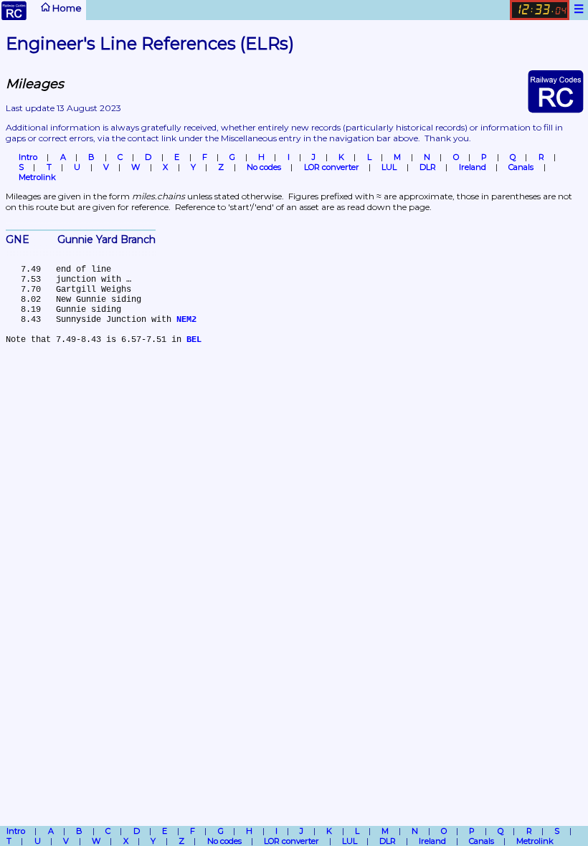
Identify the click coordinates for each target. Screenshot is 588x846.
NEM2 (186, 320)
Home (66, 8)
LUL (389, 167)
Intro (28, 157)
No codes (264, 167)
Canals (521, 167)
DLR (427, 167)
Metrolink (37, 177)
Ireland (472, 167)
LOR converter (331, 167)
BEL (193, 340)
